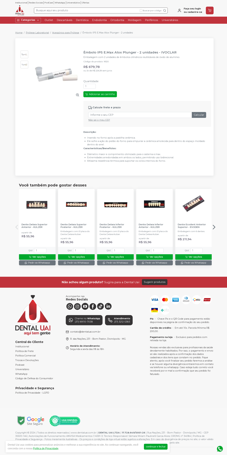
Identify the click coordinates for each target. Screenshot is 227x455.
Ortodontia (117, 20)
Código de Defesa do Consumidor (34, 378)
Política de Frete (24, 351)
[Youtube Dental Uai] (85, 306)
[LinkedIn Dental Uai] (108, 306)
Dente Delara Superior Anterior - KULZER (34, 226)
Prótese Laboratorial (37, 32)
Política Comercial (25, 355)
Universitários (73, 3)
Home (19, 32)
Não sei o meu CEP (99, 120)
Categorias (28, 19)
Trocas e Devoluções (27, 360)
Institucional (21, 3)
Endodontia (99, 20)
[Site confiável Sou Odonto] (64, 421)
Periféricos (151, 20)
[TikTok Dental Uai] (100, 306)
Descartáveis (64, 20)
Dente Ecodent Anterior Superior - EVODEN (192, 226)
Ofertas (85, 3)
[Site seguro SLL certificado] (30, 421)
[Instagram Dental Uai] (77, 306)
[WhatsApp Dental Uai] (70, 306)
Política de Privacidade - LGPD (32, 392)
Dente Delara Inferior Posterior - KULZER (112, 226)
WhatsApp (60, 3)
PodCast (48, 3)
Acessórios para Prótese (65, 32)
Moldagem (134, 20)
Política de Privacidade (45, 448)
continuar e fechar (156, 446)
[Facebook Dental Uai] (93, 306)
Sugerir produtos (154, 282)
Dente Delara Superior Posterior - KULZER (73, 226)
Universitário (22, 369)
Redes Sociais (36, 3)
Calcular (199, 114)
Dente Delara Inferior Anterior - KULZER (151, 226)
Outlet (49, 20)
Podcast (19, 364)
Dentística (82, 20)
